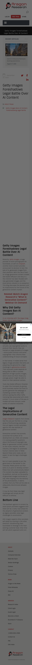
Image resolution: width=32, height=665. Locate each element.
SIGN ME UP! (24, 334)
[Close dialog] (31, 324)
